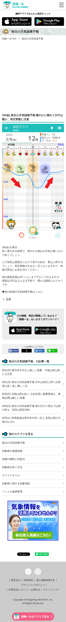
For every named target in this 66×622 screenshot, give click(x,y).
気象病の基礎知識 (12, 450)
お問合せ (35, 589)
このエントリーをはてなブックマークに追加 (39, 350)
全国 (8, 299)
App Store (17, 21)
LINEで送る (52, 350)
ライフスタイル (11, 475)
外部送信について (17, 589)
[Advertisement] (33, 75)
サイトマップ (50, 589)
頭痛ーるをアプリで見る (35, 616)
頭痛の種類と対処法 (13, 459)
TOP (9, 38)
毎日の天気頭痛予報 (32, 38)
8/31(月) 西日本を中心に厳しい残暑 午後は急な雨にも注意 (31, 372)
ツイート (26, 350)
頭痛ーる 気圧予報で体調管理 (16, 5)
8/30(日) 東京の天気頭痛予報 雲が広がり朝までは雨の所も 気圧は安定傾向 (31, 407)
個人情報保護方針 (45, 580)
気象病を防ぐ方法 (12, 467)
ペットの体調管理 (12, 491)
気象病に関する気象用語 (16, 483)
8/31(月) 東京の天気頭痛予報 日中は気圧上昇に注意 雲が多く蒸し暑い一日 (32, 384)
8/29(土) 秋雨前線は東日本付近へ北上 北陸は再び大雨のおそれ (31, 419)
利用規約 (28, 580)
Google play (49, 21)
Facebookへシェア (14, 350)
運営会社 (15, 580)
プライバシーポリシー (33, 585)
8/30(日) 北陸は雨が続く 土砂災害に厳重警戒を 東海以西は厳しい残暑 (31, 395)
